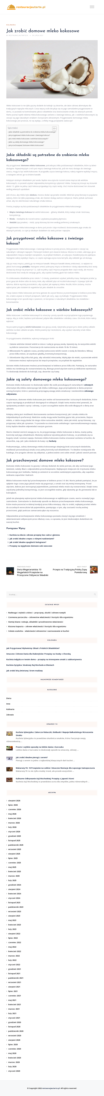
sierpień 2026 (14, 800)
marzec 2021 (14, 1009)
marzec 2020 (14, 1062)
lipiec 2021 (13, 991)
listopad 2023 (14, 902)
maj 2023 (12, 920)
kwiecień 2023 (14, 924)
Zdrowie (10, 715)
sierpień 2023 (14, 916)
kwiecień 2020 (14, 1058)
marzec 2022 (14, 956)
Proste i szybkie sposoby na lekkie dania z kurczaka (40, 747)
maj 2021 (12, 1000)
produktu (26, 266)
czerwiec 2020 (14, 1049)
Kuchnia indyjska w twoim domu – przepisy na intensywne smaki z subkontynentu (44, 659)
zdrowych (88, 385)
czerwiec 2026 (14, 809)
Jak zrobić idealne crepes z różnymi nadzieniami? (32, 538)
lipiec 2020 (13, 1044)
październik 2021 (15, 978)
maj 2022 (12, 947)
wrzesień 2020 (14, 1035)
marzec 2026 (14, 823)
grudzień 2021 (14, 969)
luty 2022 (12, 960)
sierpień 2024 (14, 889)
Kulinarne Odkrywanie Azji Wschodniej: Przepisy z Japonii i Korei (45, 778)
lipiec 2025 (13, 858)
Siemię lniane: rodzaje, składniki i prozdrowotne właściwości (35, 622)
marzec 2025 (14, 876)
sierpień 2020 (14, 1040)
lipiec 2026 (13, 805)
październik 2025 (15, 845)
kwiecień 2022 (14, 951)
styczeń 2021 (14, 1018)
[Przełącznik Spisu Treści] (53, 128)
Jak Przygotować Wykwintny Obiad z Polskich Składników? (33, 648)
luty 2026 (12, 827)
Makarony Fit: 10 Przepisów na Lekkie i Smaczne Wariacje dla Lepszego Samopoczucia (55, 768)
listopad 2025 (14, 840)
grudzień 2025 (14, 836)
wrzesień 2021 (14, 982)
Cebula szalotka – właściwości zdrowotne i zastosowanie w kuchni (38, 631)
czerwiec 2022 (14, 942)
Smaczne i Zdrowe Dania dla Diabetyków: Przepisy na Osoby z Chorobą (38, 654)
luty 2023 (12, 929)
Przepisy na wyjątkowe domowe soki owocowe (31, 546)
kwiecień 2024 (14, 893)
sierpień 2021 (14, 987)
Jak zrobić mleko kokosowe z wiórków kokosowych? (28, 139)
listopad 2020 (14, 1026)
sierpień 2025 (14, 854)
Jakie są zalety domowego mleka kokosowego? (26, 142)
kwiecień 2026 (14, 818)
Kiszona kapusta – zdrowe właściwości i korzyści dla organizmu (37, 626)
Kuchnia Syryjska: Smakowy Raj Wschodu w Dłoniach (30, 665)
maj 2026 (12, 814)
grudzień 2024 (14, 885)
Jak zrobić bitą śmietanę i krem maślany (24, 670)
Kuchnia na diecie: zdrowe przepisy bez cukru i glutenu (35, 535)
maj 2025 (12, 867)
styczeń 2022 (14, 964)
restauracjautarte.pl (51, 1088)
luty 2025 (12, 880)
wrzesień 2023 (14, 911)
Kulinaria (11, 25)
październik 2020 (15, 1031)
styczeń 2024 (14, 898)
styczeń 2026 (14, 831)
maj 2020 (12, 1053)
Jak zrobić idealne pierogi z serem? (32, 757)
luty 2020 (12, 1066)
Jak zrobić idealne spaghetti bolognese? (28, 542)
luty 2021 (12, 1013)
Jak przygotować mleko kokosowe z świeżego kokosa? (29, 135)
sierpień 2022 (14, 933)
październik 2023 (15, 907)
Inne (8, 704)
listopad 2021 (14, 973)
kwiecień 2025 (14, 871)
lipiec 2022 (13, 938)
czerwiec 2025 (14, 862)
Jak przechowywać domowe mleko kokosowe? (26, 145)
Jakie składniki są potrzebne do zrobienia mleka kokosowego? (32, 132)
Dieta (8, 698)
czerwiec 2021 (14, 995)
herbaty (52, 441)
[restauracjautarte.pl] (26, 7)
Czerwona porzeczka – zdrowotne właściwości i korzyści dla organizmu (40, 617)
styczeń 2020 (14, 1071)
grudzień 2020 (14, 1022)
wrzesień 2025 (14, 849)
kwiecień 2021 (14, 1004)
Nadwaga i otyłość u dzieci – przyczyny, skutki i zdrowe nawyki (37, 612)
